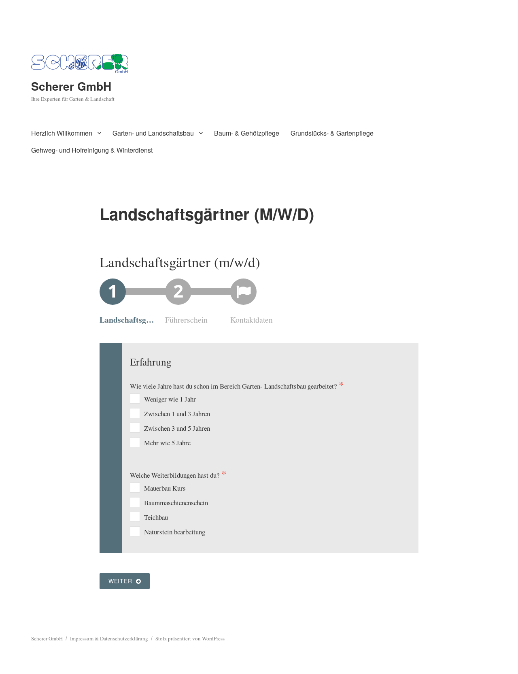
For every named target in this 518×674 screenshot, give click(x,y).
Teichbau (156, 517)
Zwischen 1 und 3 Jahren (177, 413)
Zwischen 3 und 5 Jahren (177, 428)
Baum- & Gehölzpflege (246, 133)
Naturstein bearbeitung (174, 531)
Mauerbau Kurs (165, 488)
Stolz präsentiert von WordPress (190, 638)
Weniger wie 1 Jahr (170, 399)
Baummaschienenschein (176, 502)
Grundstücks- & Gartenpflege (332, 133)
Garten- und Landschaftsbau (153, 133)
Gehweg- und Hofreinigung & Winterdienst (92, 150)
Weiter (122, 581)
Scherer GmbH (71, 86)
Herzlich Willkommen (61, 133)
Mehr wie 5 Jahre (167, 442)
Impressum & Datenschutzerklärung (109, 638)
